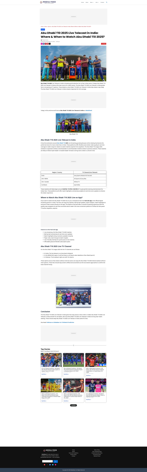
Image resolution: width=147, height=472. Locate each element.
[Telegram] (52, 464)
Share (104, 43)
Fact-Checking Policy (97, 451)
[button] (93, 2)
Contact (102, 2)
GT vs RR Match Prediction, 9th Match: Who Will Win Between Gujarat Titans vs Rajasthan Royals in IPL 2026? (95, 395)
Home (82, 2)
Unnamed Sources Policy (97, 453)
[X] (47, 464)
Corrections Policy (97, 454)
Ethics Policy (97, 449)
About (87, 2)
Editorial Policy (97, 456)
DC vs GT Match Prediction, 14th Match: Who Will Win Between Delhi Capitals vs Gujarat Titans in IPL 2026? (51, 370)
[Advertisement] (73, 17)
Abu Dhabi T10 (61, 143)
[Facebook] (50, 464)
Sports (49, 26)
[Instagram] (55, 464)
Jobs (96, 2)
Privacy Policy (73, 454)
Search (50, 459)
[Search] (55, 461)
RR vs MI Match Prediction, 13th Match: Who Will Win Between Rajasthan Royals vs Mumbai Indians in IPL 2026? (73, 370)
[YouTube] (44, 464)
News (91, 2)
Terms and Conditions (73, 453)
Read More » (44, 374)
